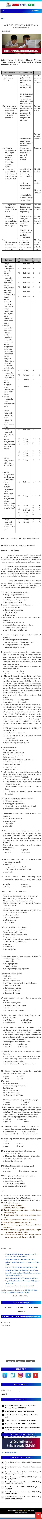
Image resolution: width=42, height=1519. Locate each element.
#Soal (25, 1296)
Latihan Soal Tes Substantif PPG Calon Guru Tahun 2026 (22, 1416)
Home (30, 1361)
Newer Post (11, 1361)
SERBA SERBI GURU (21, 1510)
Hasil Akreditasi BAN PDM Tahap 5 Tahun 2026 (21, 1278)
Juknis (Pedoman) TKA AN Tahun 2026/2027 (20, 1259)
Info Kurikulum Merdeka (9, 1452)
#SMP (20, 1296)
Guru (2, 18)
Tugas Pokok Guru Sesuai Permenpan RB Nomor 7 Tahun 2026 (21, 1438)
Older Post (20, 1361)
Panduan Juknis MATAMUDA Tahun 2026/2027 (21, 1270)
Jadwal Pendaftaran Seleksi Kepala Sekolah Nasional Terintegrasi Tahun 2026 (22, 1428)
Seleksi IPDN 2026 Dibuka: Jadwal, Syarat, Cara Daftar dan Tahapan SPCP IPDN (20, 1407)
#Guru (15, 1296)
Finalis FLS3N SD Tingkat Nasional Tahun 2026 (21, 1267)
